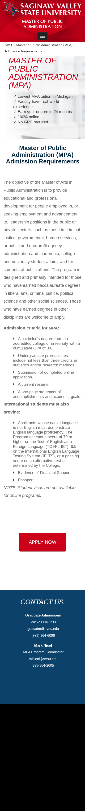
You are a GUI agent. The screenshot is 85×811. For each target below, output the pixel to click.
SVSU (9, 45)
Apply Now (42, 542)
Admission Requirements (23, 51)
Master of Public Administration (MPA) (44, 45)
